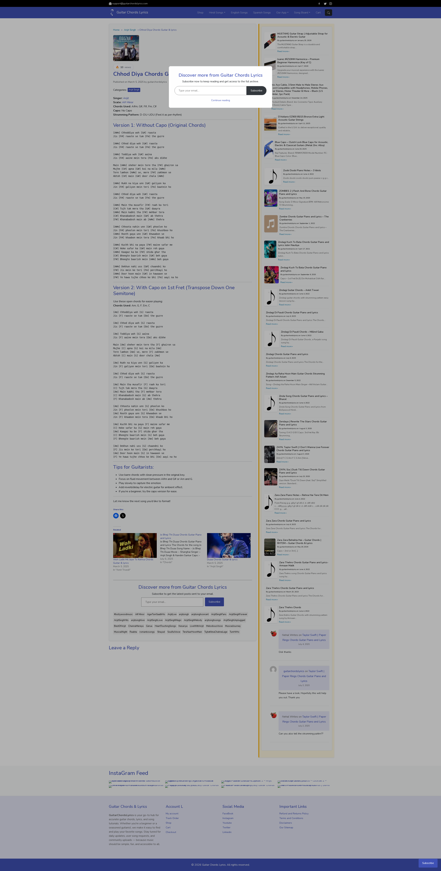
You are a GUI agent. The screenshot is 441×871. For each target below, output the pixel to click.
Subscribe (256, 90)
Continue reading (220, 100)
